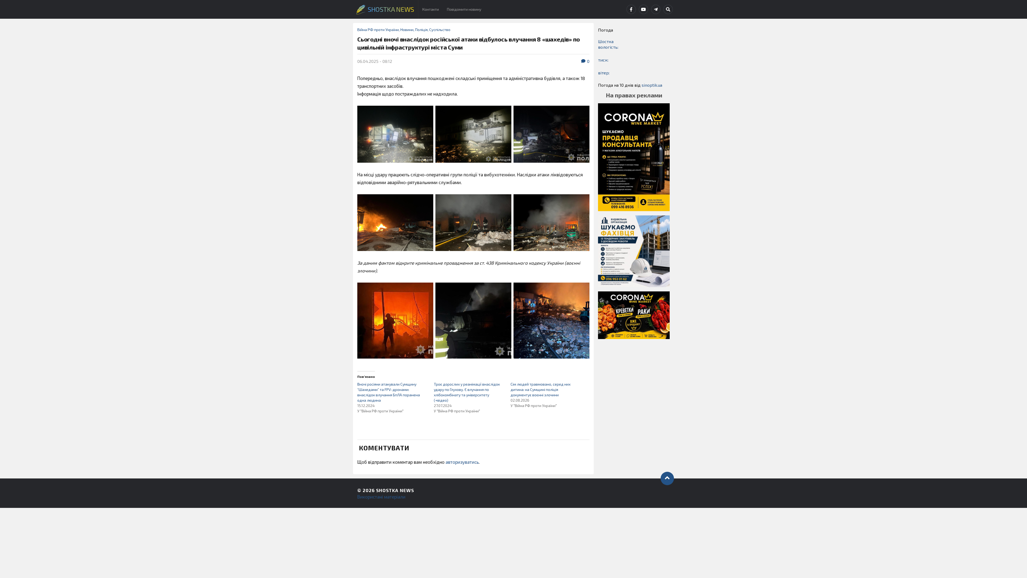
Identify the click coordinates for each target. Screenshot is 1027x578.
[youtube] (643, 9)
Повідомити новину (464, 9)
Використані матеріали (381, 496)
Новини (406, 29)
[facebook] (631, 9)
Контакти (430, 9)
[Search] (668, 9)
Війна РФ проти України (378, 29)
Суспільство (439, 29)
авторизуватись (462, 462)
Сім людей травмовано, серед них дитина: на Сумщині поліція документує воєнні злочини (540, 389)
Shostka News (395, 490)
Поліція (421, 29)
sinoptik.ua (652, 85)
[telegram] (656, 9)
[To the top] (667, 478)
